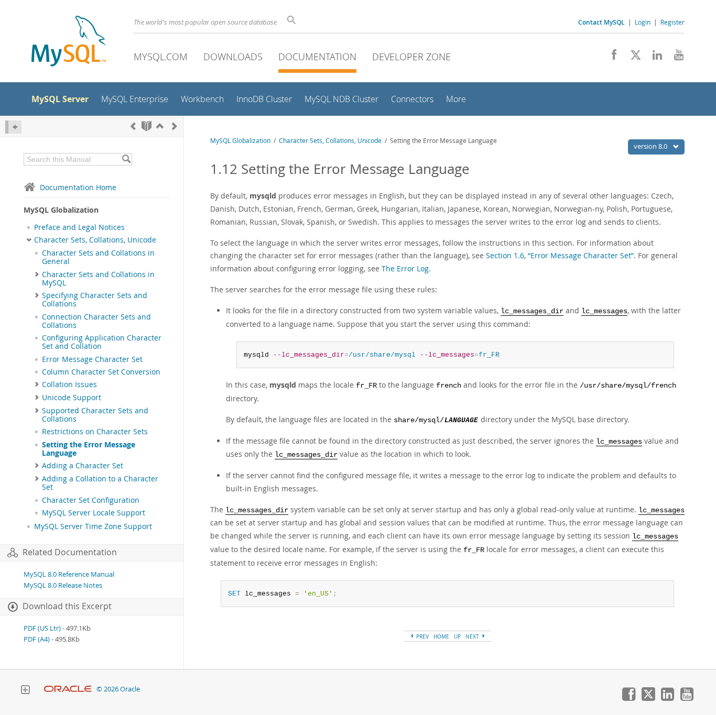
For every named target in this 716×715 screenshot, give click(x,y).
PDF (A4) (37, 639)
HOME (441, 636)
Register (672, 22)
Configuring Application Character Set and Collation (101, 342)
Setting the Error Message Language (88, 449)
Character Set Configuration (90, 500)
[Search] (126, 159)
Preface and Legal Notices (79, 227)
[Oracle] (68, 689)
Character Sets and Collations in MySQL (98, 279)
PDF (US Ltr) (42, 628)
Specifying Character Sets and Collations (94, 300)
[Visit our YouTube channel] (675, 57)
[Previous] (133, 125)
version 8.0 (651, 146)
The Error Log (405, 268)
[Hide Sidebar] (13, 127)
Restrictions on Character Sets (95, 431)
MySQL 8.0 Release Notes (63, 585)
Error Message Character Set (92, 359)
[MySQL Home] (68, 42)
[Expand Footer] (25, 691)
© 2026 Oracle (118, 689)
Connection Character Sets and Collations (96, 321)
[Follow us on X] (632, 57)
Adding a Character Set (82, 465)
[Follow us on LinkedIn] (653, 57)
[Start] (146, 125)
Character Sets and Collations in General (98, 257)
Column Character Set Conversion (101, 372)
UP (457, 636)
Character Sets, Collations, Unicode (95, 240)
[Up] (160, 125)
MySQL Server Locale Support (93, 513)
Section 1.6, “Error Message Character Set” (560, 255)
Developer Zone (411, 56)
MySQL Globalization (240, 141)
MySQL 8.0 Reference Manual (69, 574)
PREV (422, 636)
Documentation (317, 56)
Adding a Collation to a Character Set (100, 483)
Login (642, 22)
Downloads (233, 56)
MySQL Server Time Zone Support (93, 526)
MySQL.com (161, 56)
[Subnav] (29, 240)
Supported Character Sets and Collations (95, 415)
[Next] (174, 125)
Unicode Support (71, 397)
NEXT (473, 636)
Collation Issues (69, 384)
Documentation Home (78, 187)
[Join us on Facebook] (610, 57)
